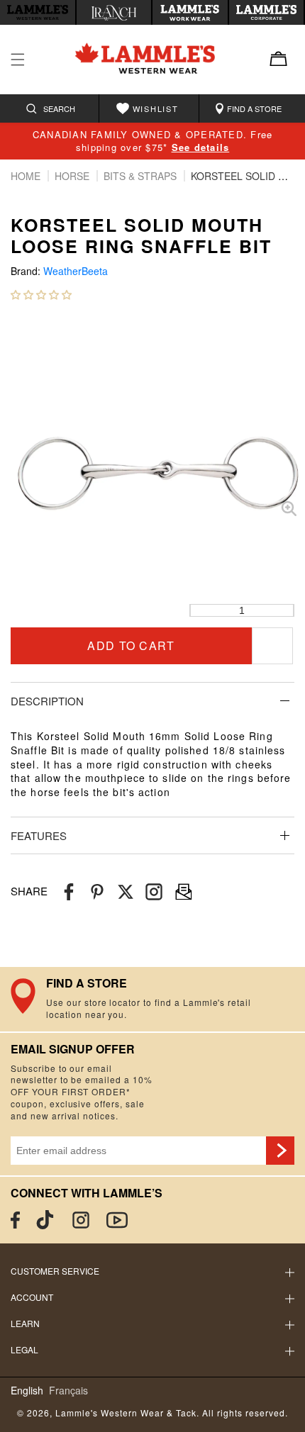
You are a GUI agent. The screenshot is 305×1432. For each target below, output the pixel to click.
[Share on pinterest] (97, 891)
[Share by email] (154, 891)
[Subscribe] (280, 1150)
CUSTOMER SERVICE (55, 1271)
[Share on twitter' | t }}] (125, 891)
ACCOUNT (32, 1297)
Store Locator (152, 999)
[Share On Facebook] (68, 891)
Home (27, 176)
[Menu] (18, 59)
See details (201, 147)
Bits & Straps (141, 176)
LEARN (25, 1323)
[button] (41, 294)
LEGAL (24, 1349)
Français (68, 1391)
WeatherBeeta (75, 271)
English (27, 1391)
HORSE (73, 176)
